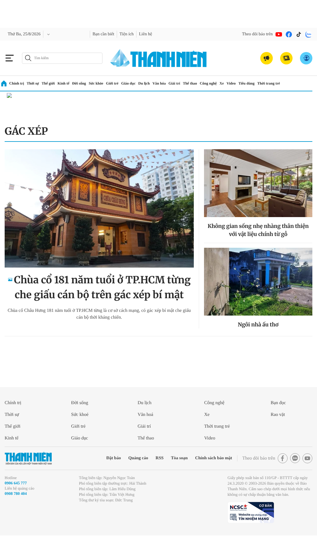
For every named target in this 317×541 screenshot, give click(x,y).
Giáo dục (128, 83)
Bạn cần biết (103, 34)
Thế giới (48, 83)
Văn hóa (159, 83)
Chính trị (16, 83)
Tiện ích (126, 34)
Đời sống (79, 83)
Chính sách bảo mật (213, 458)
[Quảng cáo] (266, 58)
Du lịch (144, 83)
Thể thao (190, 83)
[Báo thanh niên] (158, 58)
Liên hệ (145, 34)
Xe (221, 83)
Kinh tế (63, 83)
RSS (160, 458)
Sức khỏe (96, 83)
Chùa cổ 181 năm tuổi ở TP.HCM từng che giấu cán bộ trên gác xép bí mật (102, 287)
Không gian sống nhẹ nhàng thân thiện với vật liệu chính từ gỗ (258, 230)
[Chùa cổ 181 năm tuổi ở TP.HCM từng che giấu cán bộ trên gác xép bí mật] (99, 208)
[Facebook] (289, 34)
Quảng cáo (138, 458)
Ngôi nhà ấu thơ (258, 324)
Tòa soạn (179, 458)
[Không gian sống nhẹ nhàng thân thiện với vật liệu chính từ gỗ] (258, 183)
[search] (62, 58)
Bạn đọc (278, 402)
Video (231, 83)
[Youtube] (279, 34)
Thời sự (33, 83)
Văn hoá (145, 414)
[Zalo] (308, 34)
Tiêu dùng (246, 83)
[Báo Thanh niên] (28, 458)
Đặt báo (113, 458)
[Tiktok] (298, 34)
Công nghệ (208, 83)
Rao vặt (278, 414)
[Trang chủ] (4, 83)
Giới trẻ (112, 83)
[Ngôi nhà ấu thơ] (258, 282)
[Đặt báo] (286, 58)
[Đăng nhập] (306, 58)
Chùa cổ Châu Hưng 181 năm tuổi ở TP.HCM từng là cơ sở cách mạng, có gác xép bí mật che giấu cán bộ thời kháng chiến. (99, 314)
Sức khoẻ (80, 414)
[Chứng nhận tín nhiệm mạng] (251, 512)
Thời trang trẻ (268, 83)
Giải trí (174, 83)
